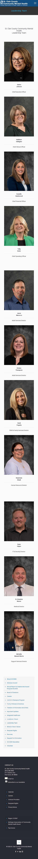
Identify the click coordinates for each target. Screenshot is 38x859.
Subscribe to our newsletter (16, 782)
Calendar (11, 792)
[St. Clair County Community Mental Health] (13, 3)
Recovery (10, 734)
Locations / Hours (12, 719)
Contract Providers (13, 799)
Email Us (11, 779)
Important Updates (12, 711)
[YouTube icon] (18, 852)
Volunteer (10, 746)
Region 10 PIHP (12, 818)
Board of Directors (12, 692)
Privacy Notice (12, 807)
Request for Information (14, 738)
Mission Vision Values (13, 727)
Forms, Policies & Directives (15, 704)
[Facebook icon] (15, 852)
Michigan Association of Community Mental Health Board (19, 823)
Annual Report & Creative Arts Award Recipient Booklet (18, 687)
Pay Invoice (11, 828)
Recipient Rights (12, 730)
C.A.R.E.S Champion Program (15, 700)
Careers (9, 696)
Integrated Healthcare (13, 715)
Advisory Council (12, 683)
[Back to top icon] (19, 842)
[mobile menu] (35, 3)
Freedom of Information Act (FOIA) (17, 707)
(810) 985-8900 (9, 770)
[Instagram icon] (22, 852)
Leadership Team (12, 723)
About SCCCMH (12, 679)
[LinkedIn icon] (20, 852)
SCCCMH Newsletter (13, 742)
